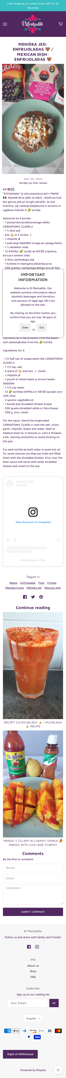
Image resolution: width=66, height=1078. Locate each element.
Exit (42, 327)
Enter (25, 327)
